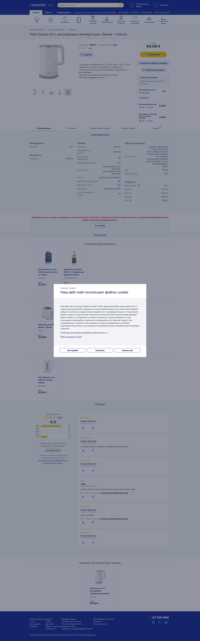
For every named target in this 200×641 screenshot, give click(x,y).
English (72, 288)
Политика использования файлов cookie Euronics (83, 333)
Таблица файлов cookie (71, 337)
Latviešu (64, 288)
